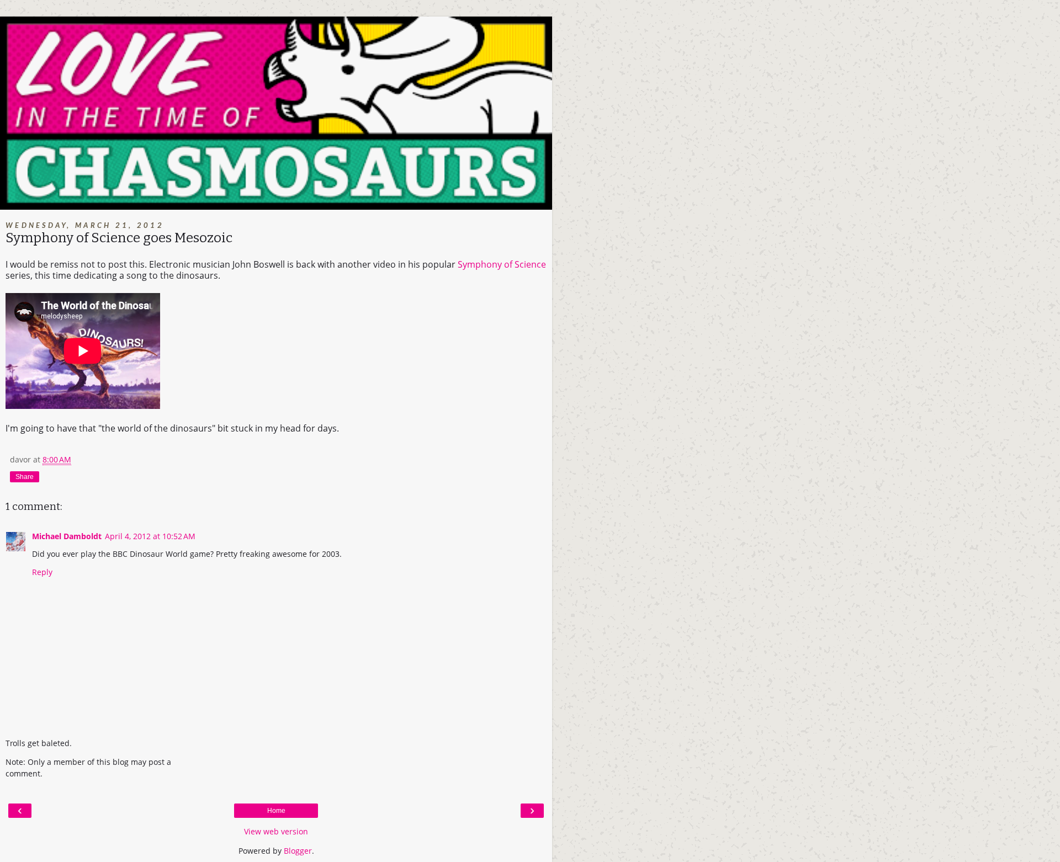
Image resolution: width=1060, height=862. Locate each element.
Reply (42, 572)
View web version (276, 831)
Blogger (298, 850)
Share (24, 477)
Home (276, 811)
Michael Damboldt (67, 536)
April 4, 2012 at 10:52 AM (150, 536)
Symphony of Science (502, 264)
